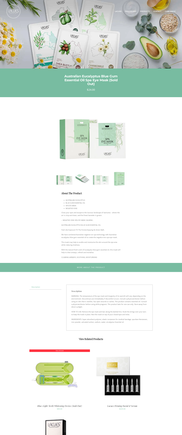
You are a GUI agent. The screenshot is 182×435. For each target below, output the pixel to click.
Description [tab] (35, 287)
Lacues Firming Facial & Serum (122, 405)
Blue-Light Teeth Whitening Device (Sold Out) (59, 405)
